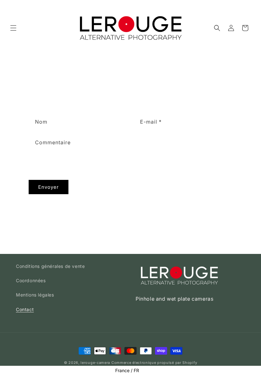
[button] (13, 28)
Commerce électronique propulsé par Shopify (154, 362)
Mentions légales (35, 294)
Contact (25, 309)
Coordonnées (31, 280)
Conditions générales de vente (50, 266)
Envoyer (48, 187)
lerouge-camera (95, 362)
